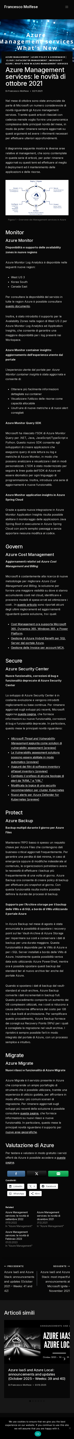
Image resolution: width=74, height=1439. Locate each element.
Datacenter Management (31, 60)
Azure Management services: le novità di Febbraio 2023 (17, 1235)
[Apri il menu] (67, 6)
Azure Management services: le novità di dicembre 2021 (48, 1216)
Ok (37, 1433)
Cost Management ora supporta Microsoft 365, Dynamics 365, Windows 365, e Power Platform (39, 628)
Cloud (10, 60)
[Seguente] (64, 1359)
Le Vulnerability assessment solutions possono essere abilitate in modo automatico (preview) (35, 757)
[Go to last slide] (9, 1359)
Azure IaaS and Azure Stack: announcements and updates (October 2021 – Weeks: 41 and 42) (19, 1279)
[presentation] (37, 1342)
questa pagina (27, 714)
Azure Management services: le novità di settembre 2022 (17, 1216)
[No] (69, 1428)
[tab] (30, 1401)
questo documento (18, 306)
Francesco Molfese (18, 91)
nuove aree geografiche (21, 1132)
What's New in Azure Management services (41, 63)
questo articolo (27, 604)
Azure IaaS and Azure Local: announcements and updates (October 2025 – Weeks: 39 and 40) (36, 1374)
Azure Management (17, 57)
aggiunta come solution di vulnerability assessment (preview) (36, 743)
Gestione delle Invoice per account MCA (37, 647)
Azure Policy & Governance (48, 57)
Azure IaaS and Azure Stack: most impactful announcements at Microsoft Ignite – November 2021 (55, 1279)
